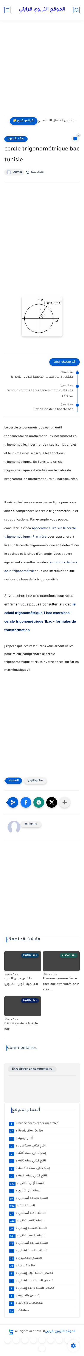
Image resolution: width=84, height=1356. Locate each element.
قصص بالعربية (25, 1296)
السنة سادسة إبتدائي (29, 1251)
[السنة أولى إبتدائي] (16, 1340)
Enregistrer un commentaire (32, 1069)
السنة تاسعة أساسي (29, 1198)
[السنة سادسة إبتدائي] (59, 1340)
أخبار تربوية (22, 1138)
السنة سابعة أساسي (29, 1243)
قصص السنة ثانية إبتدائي (32, 1281)
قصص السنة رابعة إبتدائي (32, 1288)
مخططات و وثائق (27, 1303)
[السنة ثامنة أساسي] (76, 1340)
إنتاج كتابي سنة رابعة (29, 1176)
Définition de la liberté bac (53, 409)
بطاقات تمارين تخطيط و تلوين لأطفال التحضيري (57, 121)
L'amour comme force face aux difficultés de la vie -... (39, 393)
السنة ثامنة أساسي (28, 1213)
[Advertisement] (42, 70)
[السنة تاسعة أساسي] (42, 1348)
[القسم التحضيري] (7, 1340)
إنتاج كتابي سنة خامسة (30, 1168)
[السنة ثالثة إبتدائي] (33, 1340)
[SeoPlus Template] (11, 1332)
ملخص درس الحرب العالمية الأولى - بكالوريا (42, 377)
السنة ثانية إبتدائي (27, 1221)
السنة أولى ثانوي (26, 1191)
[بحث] (76, 10)
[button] (25, 802)
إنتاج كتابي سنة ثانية (28, 1161)
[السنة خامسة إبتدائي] (50, 1340)
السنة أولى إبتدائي (27, 1183)
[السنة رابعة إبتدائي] (42, 1340)
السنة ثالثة (22, 1206)
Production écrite (26, 1131)
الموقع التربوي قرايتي (42, 9)
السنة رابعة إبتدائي (27, 1236)
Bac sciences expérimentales (34, 1123)
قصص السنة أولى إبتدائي (32, 1273)
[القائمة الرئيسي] (7, 10)
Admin (17, 172)
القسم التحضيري (26, 1258)
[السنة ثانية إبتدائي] (25, 1340)
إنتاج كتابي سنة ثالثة (28, 1153)
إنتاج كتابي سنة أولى (28, 1146)
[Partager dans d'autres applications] (64, 802)
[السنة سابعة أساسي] (68, 1340)
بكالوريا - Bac (16, 138)
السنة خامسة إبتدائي (28, 1228)
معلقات (19, 1311)
